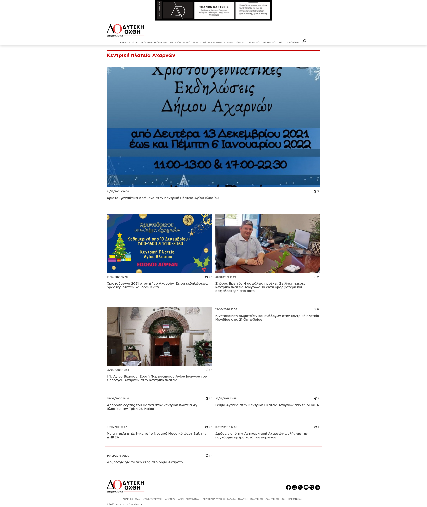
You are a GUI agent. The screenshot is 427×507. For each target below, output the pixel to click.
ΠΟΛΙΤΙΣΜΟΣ (254, 42)
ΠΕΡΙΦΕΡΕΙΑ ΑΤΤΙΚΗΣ (211, 42)
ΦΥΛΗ (135, 42)
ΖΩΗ (281, 42)
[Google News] (317, 487)
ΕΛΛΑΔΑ (228, 42)
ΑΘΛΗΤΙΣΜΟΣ (270, 42)
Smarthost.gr (135, 504)
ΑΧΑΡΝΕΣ (125, 42)
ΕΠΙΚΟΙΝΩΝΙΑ (292, 42)
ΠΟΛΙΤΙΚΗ (240, 42)
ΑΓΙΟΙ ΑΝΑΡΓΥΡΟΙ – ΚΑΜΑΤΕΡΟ (157, 42)
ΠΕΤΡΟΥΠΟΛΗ (190, 42)
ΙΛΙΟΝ (178, 42)
